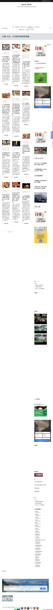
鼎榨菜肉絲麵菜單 (38, 554)
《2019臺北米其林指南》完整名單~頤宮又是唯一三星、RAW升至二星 (26, 64)
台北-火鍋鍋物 (4, 100)
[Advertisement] (26, 16)
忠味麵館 (36, 525)
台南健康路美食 (37, 565)
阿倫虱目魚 (37, 531)
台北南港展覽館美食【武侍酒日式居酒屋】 (26, 197)
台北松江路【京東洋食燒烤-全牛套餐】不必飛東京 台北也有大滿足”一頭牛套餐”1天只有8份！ (16, 197)
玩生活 (32, 29)
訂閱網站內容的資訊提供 (39, 285)
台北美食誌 (25, 57)
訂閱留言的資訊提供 (38, 286)
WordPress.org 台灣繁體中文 (40, 288)
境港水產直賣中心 (38, 548)
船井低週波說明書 (38, 562)
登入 (36, 283)
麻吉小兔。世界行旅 (26, 4)
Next (9, 231)
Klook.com (49, 44)
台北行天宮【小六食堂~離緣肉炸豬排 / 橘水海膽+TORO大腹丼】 (6, 197)
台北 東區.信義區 (24, 98)
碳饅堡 (36, 522)
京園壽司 (36, 528)
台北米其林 (15, 52)
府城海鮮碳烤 (37, 559)
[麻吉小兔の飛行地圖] (34, 478)
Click (52, 135)
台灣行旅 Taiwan (21, 29)
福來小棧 (36, 514)
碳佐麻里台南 (37, 534)
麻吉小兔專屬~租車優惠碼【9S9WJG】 (39, 68)
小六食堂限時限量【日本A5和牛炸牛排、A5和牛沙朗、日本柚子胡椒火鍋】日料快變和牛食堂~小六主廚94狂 (6, 109)
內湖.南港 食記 (24, 191)
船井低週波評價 (37, 542)
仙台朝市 (36, 511)
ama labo (36, 519)
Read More (6, 84)
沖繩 (8, 149)
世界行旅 (27, 29)
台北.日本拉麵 (4, 147)
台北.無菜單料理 (24, 141)
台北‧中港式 (24, 54)
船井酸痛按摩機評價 (38, 545)
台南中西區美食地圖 (38, 551)
